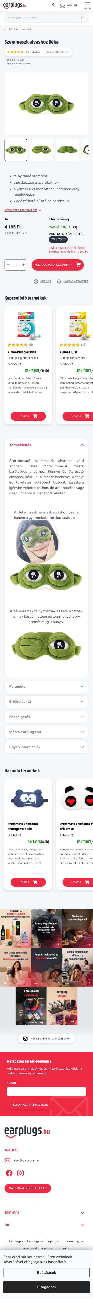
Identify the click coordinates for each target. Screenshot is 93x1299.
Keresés (82, 18)
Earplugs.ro (48, 1248)
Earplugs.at (29, 1248)
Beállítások (46, 1272)
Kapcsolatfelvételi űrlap (27, 1188)
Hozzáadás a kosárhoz (53, 265)
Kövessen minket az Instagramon (50, 1038)
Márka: (17, 63)
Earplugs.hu (54, 1241)
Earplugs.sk (35, 1241)
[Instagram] (20, 1172)
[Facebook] (8, 1172)
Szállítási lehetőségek (68, 250)
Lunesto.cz (65, 1248)
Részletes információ (21, 210)
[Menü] (87, 5)
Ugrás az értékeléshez (57, 52)
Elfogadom (46, 1287)
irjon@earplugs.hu (26, 1160)
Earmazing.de (74, 1241)
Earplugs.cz (17, 1241)
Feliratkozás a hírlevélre (30, 1104)
